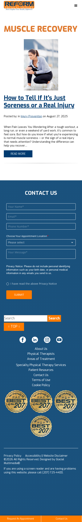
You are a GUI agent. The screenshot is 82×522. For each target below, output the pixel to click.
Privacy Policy (12, 456)
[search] (54, 318)
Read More (18, 154)
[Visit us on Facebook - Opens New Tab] (22, 340)
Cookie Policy (41, 385)
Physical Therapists (41, 354)
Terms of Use (41, 380)
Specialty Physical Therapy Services (41, 365)
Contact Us (41, 375)
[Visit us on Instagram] (47, 340)
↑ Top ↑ (14, 326)
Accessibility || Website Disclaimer (46, 456)
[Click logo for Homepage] (23, 6)
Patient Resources (41, 370)
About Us (41, 349)
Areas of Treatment (41, 359)
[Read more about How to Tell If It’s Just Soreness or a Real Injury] (41, 64)
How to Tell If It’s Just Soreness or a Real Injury (39, 101)
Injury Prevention (31, 116)
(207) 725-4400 (52, 472)
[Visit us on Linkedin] (35, 340)
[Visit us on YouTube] (59, 340)
